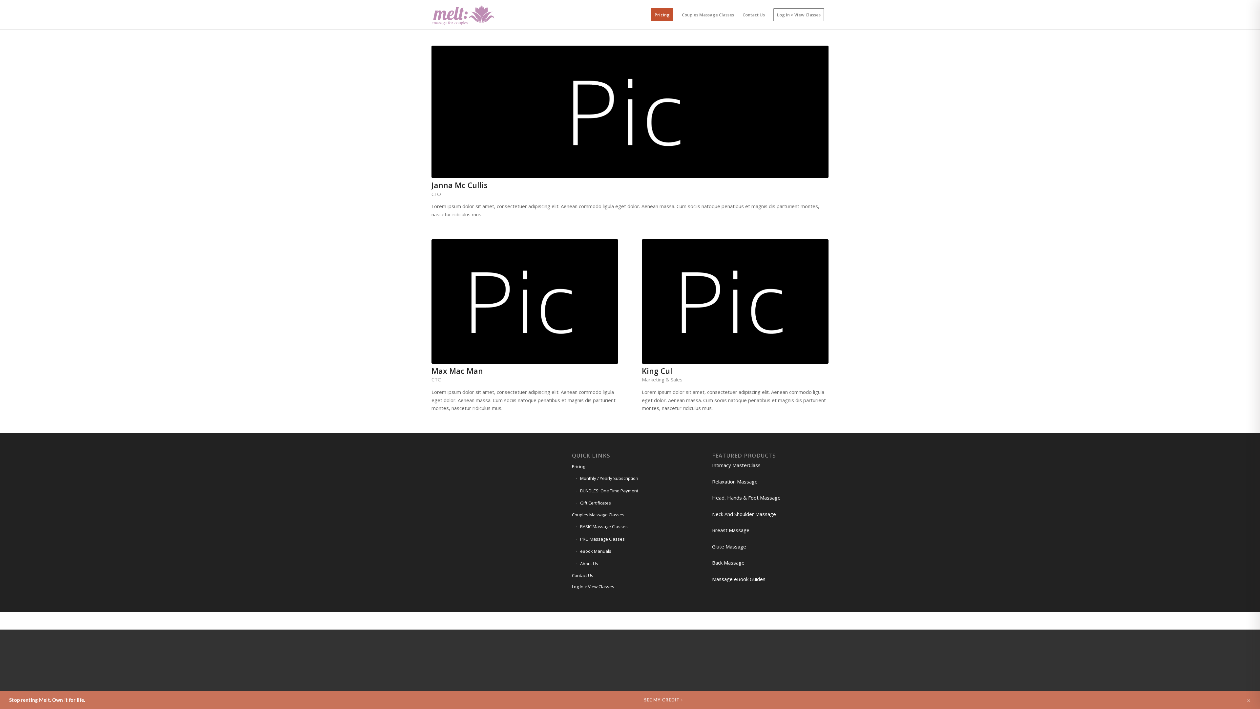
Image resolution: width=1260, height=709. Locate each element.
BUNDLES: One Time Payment (609, 491)
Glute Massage (729, 546)
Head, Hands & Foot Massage (746, 497)
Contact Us (582, 575)
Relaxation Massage (735, 481)
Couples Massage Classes (598, 515)
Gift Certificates (595, 503)
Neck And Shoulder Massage (744, 514)
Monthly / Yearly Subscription (609, 478)
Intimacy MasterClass (736, 465)
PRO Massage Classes (602, 539)
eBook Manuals (595, 551)
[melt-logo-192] (462, 14)
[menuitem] (662, 14)
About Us (589, 564)
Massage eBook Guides (739, 579)
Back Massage (728, 562)
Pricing (578, 466)
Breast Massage (730, 530)
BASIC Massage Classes (604, 526)
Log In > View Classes (593, 587)
